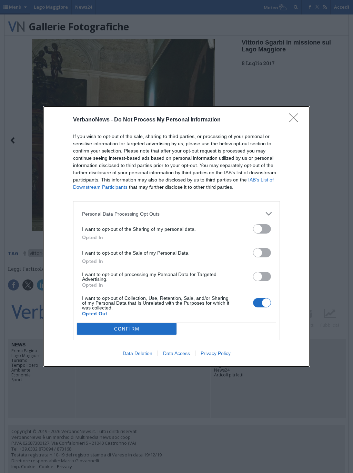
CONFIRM (127, 329)
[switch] (262, 229)
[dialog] (176, 236)
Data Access (176, 353)
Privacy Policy (216, 353)
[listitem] (176, 213)
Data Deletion (137, 353)
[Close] (295, 120)
